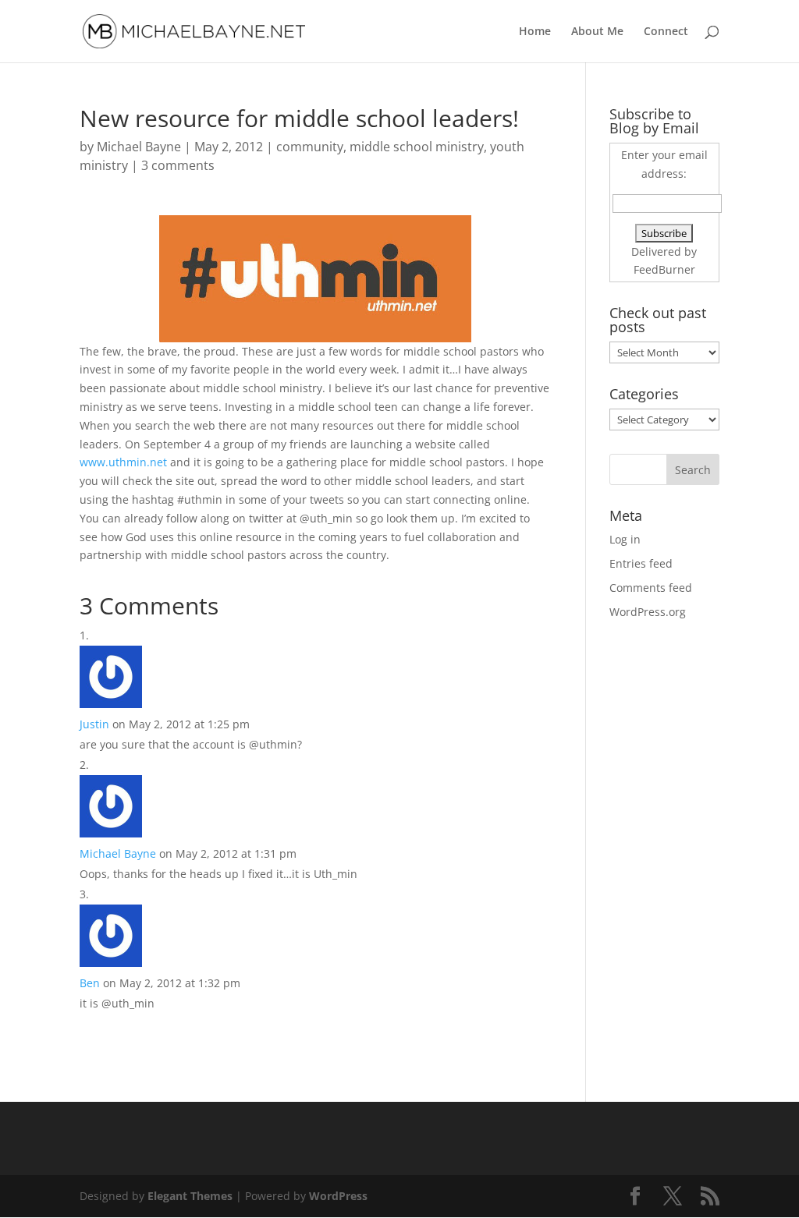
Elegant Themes (190, 1195)
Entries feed (641, 563)
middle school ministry (417, 146)
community (309, 146)
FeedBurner (664, 269)
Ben (90, 982)
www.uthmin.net (123, 462)
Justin (94, 724)
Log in (625, 539)
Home (535, 32)
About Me (597, 32)
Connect (666, 32)
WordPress (338, 1195)
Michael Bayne (139, 146)
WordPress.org (647, 611)
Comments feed (650, 587)
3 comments (178, 165)
